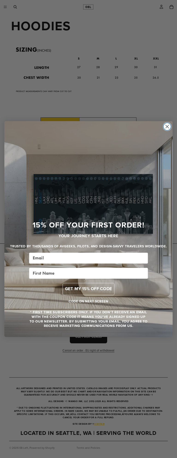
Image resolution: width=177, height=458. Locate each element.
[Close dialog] (167, 126)
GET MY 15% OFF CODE (88, 289)
